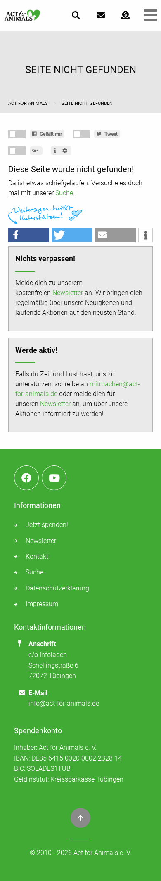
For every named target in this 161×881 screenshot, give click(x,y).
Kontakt (37, 556)
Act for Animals (28, 103)
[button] (28, 235)
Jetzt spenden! (47, 525)
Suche (64, 193)
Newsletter (67, 293)
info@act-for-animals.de (63, 703)
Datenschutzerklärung (57, 588)
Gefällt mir (50, 134)
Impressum (42, 604)
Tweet (110, 134)
